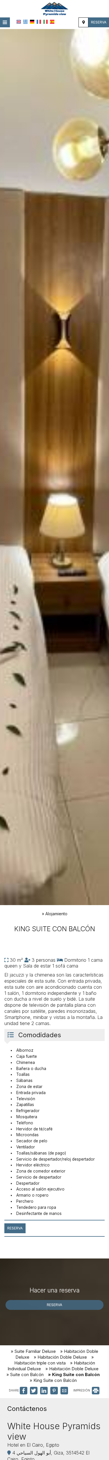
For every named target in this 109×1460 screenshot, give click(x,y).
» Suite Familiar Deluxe (33, 1351)
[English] (19, 22)
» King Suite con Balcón (74, 1374)
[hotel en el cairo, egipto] (54, 8)
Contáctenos (27, 1408)
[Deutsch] (32, 22)
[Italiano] (45, 22)
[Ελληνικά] (25, 22)
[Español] (52, 22)
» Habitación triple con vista (54, 1360)
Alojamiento (56, 913)
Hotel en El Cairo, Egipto (33, 1445)
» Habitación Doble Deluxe (60, 1357)
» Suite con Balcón (25, 1374)
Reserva (98, 22)
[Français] (39, 22)
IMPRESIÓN (82, 1390)
